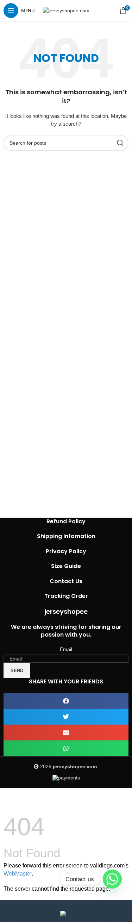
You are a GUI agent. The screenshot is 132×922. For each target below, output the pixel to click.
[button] (66, 701)
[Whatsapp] (112, 879)
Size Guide (66, 566)
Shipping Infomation (66, 536)
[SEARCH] (120, 143)
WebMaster (18, 874)
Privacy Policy (66, 551)
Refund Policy (66, 521)
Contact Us (66, 581)
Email (66, 649)
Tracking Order (66, 596)
